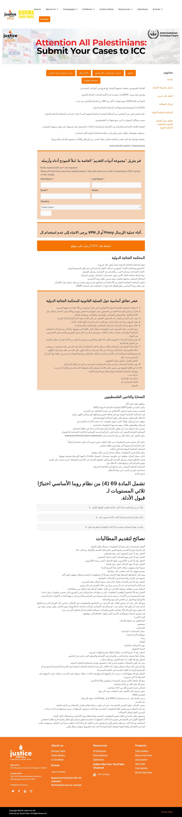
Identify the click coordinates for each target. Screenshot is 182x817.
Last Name (98, 179)
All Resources (99, 751)
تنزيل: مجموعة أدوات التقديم (61, 73)
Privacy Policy (167, 812)
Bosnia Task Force (143, 772)
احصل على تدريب (165, 95)
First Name (47, 179)
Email (44, 190)
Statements (98, 759)
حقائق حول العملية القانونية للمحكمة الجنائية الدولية (164, 124)
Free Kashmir (141, 768)
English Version (91, 80)
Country (45, 201)
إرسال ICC (83, 73)
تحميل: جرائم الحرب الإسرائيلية (108, 73)
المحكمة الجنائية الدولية (162, 112)
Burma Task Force (143, 755)
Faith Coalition (141, 751)
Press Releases (100, 755)
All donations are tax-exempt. (66, 785)
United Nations (58, 755)
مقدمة (170, 79)
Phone (95, 190)
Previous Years (58, 751)
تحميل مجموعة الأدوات (162, 87)
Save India (140, 764)
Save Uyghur (141, 759)
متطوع (130, 73)
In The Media (57, 759)
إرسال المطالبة (166, 104)
